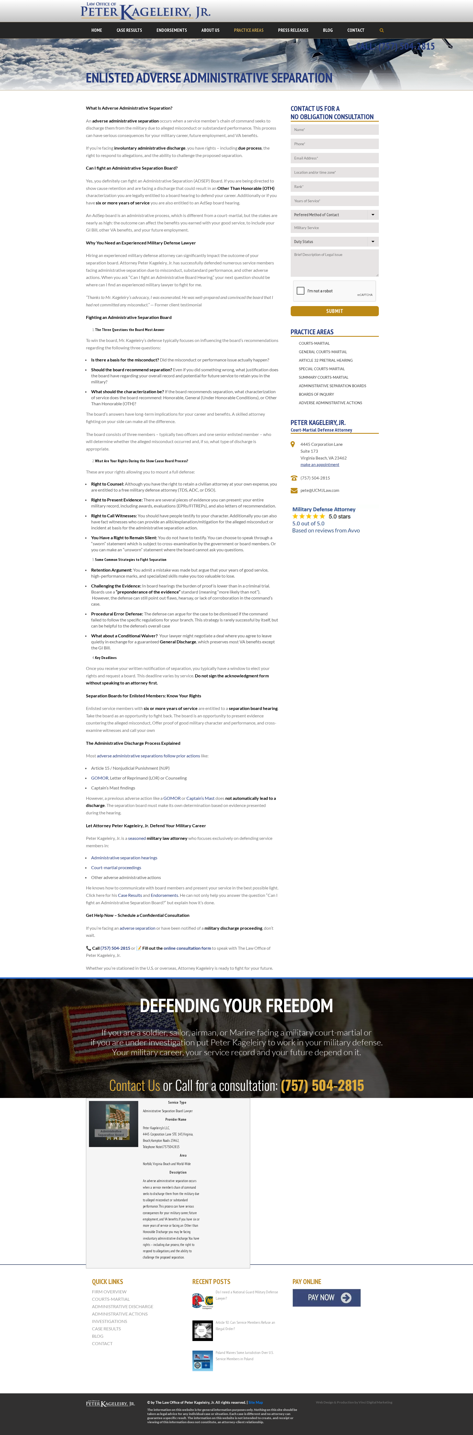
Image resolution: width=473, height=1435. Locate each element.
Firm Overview (109, 1291)
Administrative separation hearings (124, 857)
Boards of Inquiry (316, 394)
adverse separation (138, 928)
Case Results (129, 30)
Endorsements (172, 30)
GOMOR (99, 777)
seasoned (158, 838)
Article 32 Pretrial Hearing (326, 360)
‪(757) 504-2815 (406, 46)
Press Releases (293, 30)
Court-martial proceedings (116, 867)
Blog (328, 30)
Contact (356, 30)
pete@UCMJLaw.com (320, 490)
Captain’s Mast (200, 798)
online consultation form (187, 948)
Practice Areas (249, 30)
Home (96, 30)
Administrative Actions (120, 1313)
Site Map (256, 1402)
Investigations (109, 1321)
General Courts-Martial (323, 352)
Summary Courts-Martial (323, 377)
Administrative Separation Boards (332, 386)
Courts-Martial (314, 343)
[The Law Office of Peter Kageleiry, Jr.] (148, 11)
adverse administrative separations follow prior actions (148, 755)
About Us (210, 30)
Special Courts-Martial (322, 369)
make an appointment (320, 464)
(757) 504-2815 (115, 948)
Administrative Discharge (122, 1306)
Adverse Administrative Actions (330, 403)
